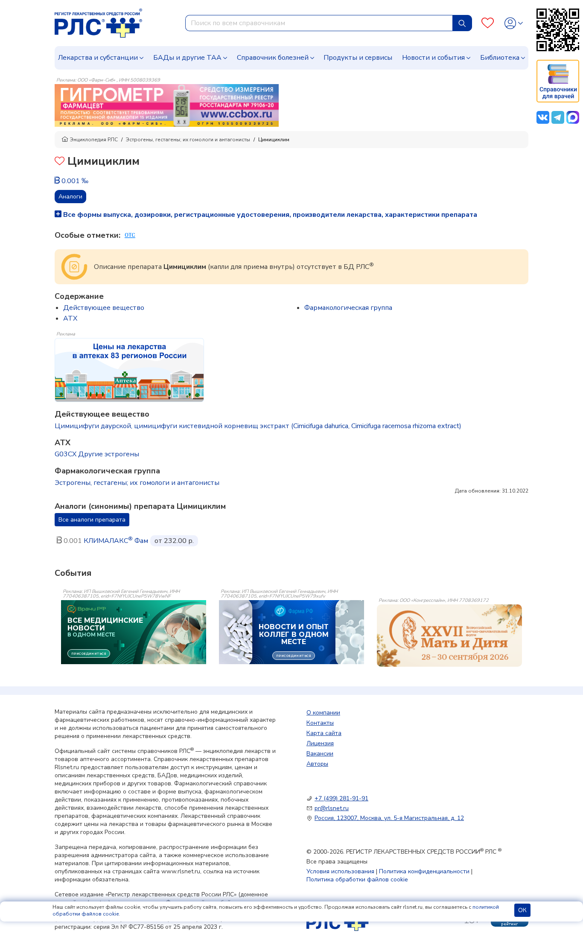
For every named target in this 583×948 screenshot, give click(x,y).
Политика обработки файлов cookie (357, 879)
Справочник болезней (273, 57)
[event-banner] (449, 635)
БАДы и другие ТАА (187, 57)
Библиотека (499, 57)
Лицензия (320, 743)
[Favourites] (487, 23)
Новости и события (433, 57)
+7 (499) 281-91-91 (341, 798)
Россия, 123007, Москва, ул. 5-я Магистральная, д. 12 (389, 818)
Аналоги (70, 197)
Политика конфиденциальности (424, 871)
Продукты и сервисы (358, 57)
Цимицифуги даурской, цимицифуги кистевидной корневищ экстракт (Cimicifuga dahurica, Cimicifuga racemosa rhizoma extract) (258, 426)
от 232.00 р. (174, 540)
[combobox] (319, 23)
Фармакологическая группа (348, 307)
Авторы (317, 764)
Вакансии (319, 754)
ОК (522, 910)
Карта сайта (323, 733)
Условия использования (340, 871)
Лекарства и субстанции (98, 57)
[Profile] (513, 23)
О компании (323, 713)
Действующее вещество (103, 307)
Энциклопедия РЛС (94, 139)
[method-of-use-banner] (167, 105)
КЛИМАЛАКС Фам (116, 540)
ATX (70, 318)
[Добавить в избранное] (59, 162)
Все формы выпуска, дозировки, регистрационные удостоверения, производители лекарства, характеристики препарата (269, 214)
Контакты (320, 723)
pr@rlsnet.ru (332, 808)
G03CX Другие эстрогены (97, 454)
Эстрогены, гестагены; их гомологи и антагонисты (188, 139)
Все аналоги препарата (91, 520)
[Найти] (462, 23)
